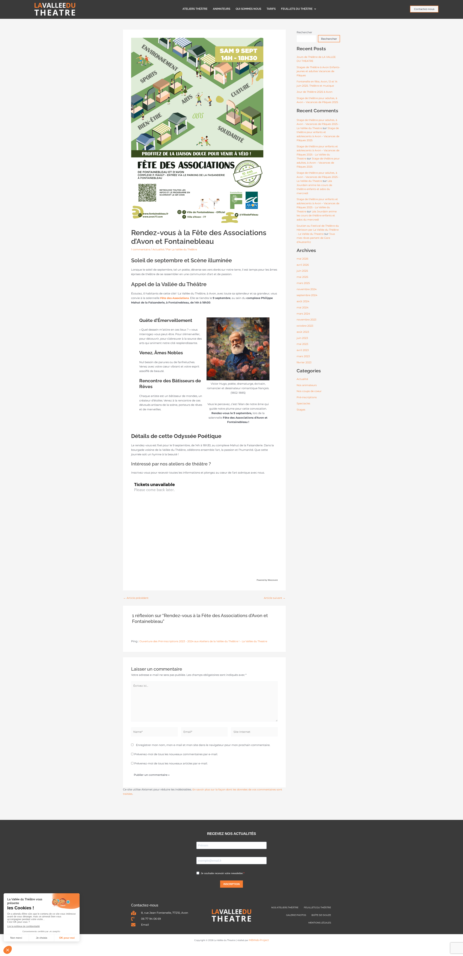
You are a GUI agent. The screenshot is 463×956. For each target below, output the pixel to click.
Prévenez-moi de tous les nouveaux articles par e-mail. (171, 763)
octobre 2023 (305, 325)
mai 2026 (302, 258)
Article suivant (274, 598)
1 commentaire (140, 249)
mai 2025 (302, 277)
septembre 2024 (307, 295)
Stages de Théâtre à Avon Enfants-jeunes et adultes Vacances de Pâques (318, 71)
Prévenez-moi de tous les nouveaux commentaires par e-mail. (176, 754)
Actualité (158, 249)
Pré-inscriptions (307, 397)
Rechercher (304, 32)
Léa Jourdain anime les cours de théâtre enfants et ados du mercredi (317, 215)
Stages (301, 409)
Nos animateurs (307, 385)
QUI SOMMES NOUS (248, 8)
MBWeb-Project (259, 940)
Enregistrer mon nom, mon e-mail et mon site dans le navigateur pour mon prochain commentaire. (203, 745)
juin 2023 (302, 338)
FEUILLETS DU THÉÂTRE (297, 8)
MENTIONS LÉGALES (319, 922)
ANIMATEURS (221, 8)
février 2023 (304, 362)
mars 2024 (303, 313)
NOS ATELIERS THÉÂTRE (284, 907)
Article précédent (135, 598)
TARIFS (271, 8)
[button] (298, 9)
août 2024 (303, 301)
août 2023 (303, 331)
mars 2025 (303, 283)
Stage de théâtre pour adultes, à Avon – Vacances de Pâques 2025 (318, 162)
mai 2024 (302, 307)
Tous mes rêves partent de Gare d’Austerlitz (316, 238)
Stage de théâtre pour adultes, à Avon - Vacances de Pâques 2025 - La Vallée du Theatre (318, 124)
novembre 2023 (306, 319)
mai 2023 (302, 344)
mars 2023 (303, 356)
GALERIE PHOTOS (296, 915)
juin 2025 (302, 270)
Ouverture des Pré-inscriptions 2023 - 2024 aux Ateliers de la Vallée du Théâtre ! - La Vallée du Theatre (203, 641)
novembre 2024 (307, 289)
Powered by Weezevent (267, 580)
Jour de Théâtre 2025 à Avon (314, 91)
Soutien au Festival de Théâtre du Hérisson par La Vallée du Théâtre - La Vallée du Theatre (318, 230)
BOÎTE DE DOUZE (321, 915)
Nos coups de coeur (309, 391)
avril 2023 (303, 350)
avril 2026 (303, 264)
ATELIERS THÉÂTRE (194, 8)
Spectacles (303, 403)
